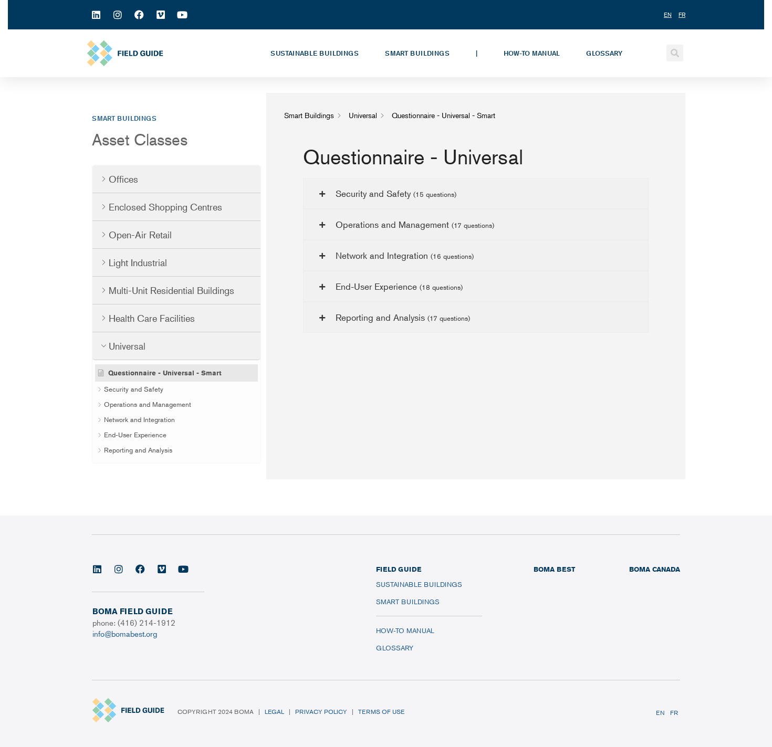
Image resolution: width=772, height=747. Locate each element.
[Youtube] (182, 14)
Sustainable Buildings (314, 53)
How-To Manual (532, 53)
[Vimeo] (160, 14)
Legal (274, 712)
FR (674, 713)
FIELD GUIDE (398, 569)
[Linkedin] (96, 14)
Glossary (604, 53)
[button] (674, 53)
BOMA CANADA (654, 569)
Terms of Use (381, 712)
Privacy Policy (321, 712)
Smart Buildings (417, 53)
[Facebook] (139, 14)
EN (660, 713)
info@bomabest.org (124, 633)
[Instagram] (117, 14)
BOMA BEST (554, 569)
